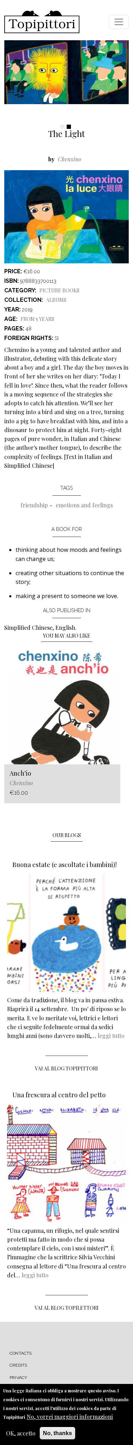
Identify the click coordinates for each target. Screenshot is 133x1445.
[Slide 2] (69, 127)
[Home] (41, 22)
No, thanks (57, 1433)
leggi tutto (111, 1035)
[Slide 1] (62, 127)
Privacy (18, 1377)
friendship (34, 505)
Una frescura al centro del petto (59, 1095)
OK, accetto (20, 1433)
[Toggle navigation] (119, 22)
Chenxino (69, 159)
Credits (18, 1365)
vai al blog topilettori (67, 1307)
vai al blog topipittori (66, 1068)
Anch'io (20, 773)
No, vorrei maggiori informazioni (70, 1416)
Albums (56, 300)
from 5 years (37, 319)
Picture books (59, 290)
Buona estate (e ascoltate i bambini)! (64, 864)
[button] (10, 84)
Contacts (21, 1353)
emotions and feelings (84, 505)
